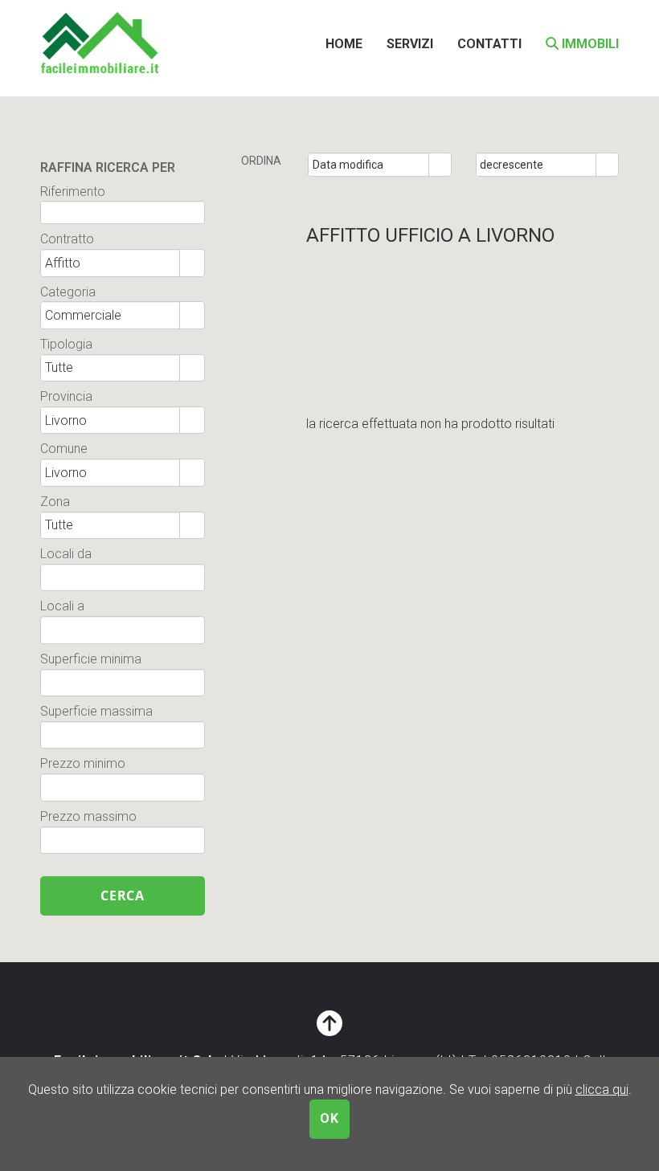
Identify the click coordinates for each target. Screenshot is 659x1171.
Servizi (410, 43)
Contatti (489, 43)
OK (329, 1118)
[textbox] (122, 212)
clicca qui (601, 1089)
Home (343, 43)
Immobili (589, 43)
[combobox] (369, 164)
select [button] (439, 165)
